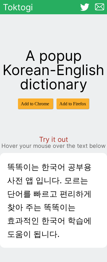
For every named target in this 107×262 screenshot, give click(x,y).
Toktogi (18, 7)
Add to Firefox (72, 103)
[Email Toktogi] (99, 7)
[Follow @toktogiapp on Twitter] (84, 7)
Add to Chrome (35, 103)
